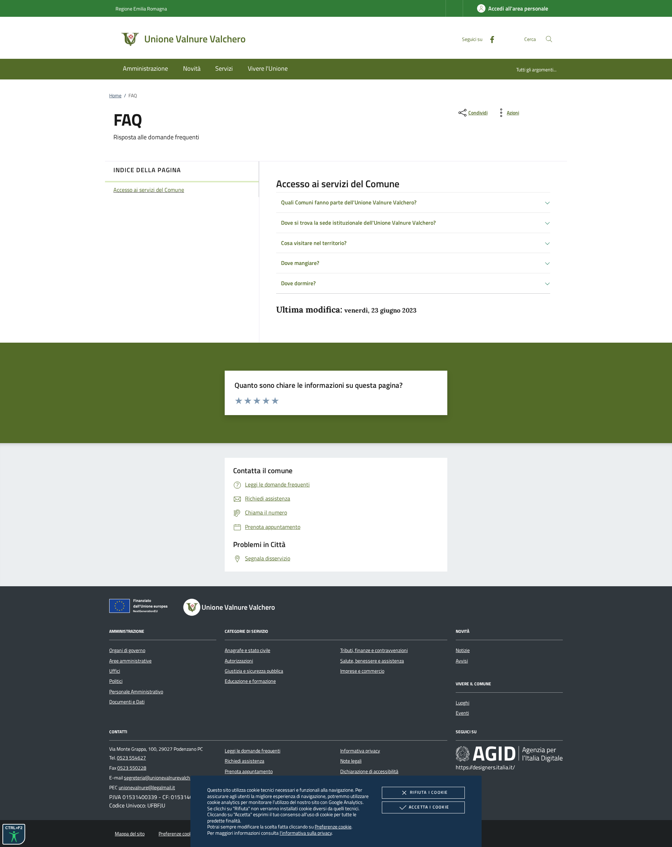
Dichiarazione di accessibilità (369, 771)
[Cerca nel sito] (548, 39)
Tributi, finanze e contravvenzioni (374, 650)
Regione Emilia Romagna (141, 8)
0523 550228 (131, 768)
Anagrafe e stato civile (247, 650)
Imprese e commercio (362, 671)
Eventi (462, 713)
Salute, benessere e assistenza (372, 661)
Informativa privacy (360, 751)
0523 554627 (131, 758)
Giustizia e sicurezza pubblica (254, 671)
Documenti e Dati (127, 702)
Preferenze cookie (333, 826)
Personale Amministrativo (136, 691)
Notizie (463, 650)
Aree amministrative (130, 661)
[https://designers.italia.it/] (509, 753)
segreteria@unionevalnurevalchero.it (162, 778)
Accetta (429, 807)
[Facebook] (489, 38)
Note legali (351, 761)
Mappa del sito (130, 834)
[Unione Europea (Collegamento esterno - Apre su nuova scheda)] (140, 607)
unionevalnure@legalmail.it (147, 787)
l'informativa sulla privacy (306, 832)
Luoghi (462, 703)
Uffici (114, 671)
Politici (115, 681)
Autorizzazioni (239, 661)
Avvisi (462, 661)
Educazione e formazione (250, 681)
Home (115, 95)
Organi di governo (127, 650)
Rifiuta (429, 792)
